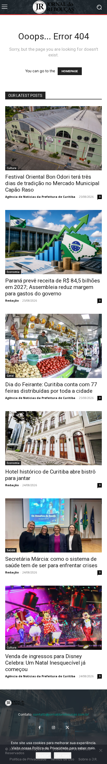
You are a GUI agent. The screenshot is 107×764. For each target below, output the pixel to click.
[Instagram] (53, 727)
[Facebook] (40, 727)
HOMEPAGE (70, 71)
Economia (13, 272)
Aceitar (43, 755)
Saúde (11, 550)
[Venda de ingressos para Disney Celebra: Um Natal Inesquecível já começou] (53, 618)
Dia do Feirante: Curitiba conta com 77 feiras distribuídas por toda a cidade (51, 387)
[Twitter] (67, 727)
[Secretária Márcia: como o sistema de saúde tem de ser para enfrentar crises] (53, 525)
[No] (100, 750)
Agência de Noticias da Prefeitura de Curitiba (40, 197)
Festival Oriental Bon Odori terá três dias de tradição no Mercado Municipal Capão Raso (52, 183)
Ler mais (62, 755)
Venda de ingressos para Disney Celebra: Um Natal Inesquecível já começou (45, 662)
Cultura (11, 168)
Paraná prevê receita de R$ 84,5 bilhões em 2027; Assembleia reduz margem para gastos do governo (52, 287)
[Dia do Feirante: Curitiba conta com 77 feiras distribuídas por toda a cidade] (53, 346)
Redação (12, 300)
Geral (10, 375)
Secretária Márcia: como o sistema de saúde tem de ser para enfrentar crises (51, 562)
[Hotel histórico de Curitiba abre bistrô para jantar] (53, 438)
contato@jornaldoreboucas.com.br (61, 714)
